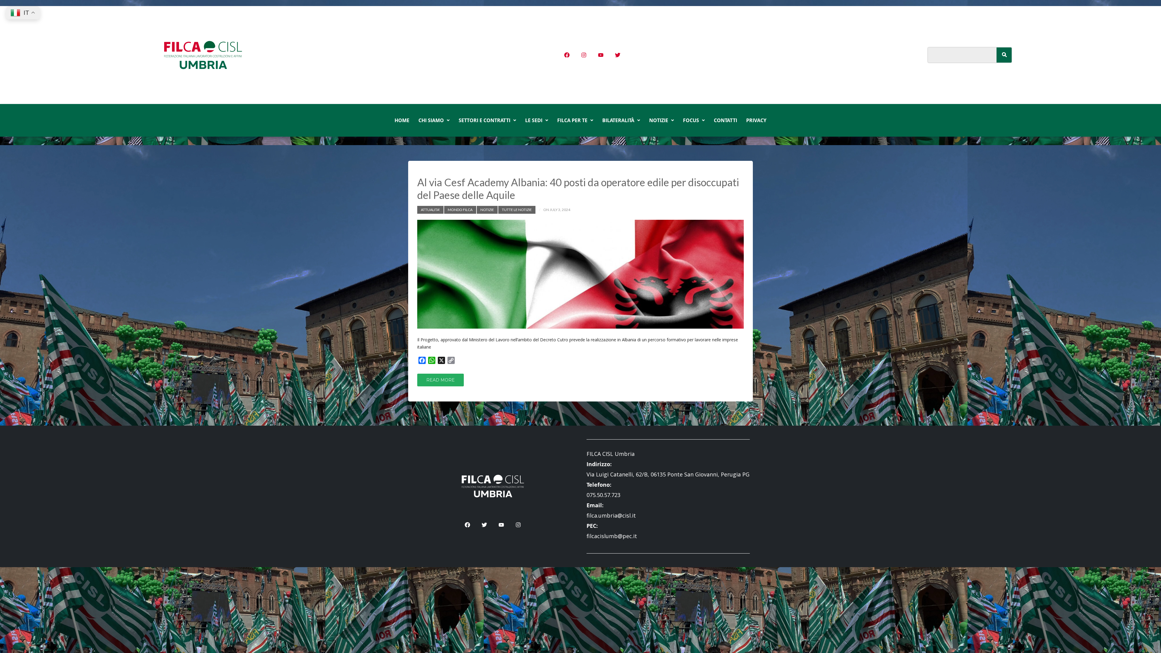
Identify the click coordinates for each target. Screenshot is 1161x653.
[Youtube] (600, 55)
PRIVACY (756, 120)
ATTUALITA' (430, 209)
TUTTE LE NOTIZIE (517, 209)
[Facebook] (566, 55)
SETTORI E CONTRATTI (484, 120)
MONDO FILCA (460, 209)
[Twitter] (617, 55)
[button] (434, 120)
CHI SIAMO (431, 120)
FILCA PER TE (572, 120)
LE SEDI (533, 120)
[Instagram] (583, 55)
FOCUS (691, 120)
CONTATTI (725, 120)
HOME (402, 120)
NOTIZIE (658, 120)
